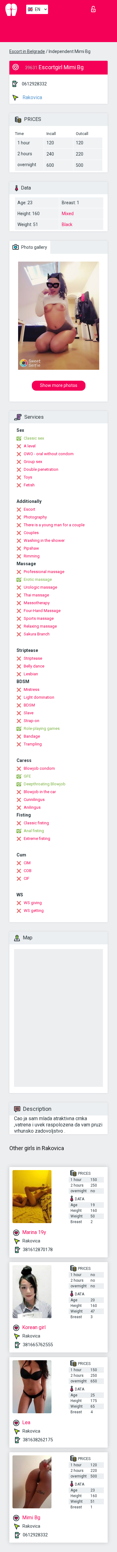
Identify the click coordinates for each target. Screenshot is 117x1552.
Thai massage (36, 595)
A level (30, 446)
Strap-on (31, 720)
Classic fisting (36, 823)
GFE (27, 776)
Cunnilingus (34, 799)
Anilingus (32, 807)
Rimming (32, 556)
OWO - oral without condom (49, 453)
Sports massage (39, 618)
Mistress (31, 689)
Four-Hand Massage (42, 610)
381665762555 (38, 1344)
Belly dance (34, 666)
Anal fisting (34, 830)
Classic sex (34, 438)
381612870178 (38, 1249)
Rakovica (31, 97)
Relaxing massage (40, 626)
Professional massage (44, 571)
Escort (29, 509)
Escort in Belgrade (27, 51)
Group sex (33, 461)
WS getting (34, 910)
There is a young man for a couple (54, 525)
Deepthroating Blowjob (45, 784)
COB (28, 870)
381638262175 (38, 1440)
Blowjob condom (39, 768)
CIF (26, 878)
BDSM (29, 705)
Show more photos (58, 385)
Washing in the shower (44, 540)
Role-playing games (42, 728)
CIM (27, 862)
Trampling (33, 744)
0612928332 (34, 84)
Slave (28, 713)
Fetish (29, 485)
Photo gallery (33, 247)
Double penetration (41, 469)
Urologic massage (40, 587)
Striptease (33, 658)
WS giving (33, 902)
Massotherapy (37, 602)
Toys (28, 477)
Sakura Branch (37, 634)
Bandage (32, 736)
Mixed (68, 213)
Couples (31, 532)
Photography (35, 517)
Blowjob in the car (40, 791)
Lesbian (31, 674)
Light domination (39, 697)
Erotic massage (38, 579)
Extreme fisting (37, 838)
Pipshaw (31, 548)
